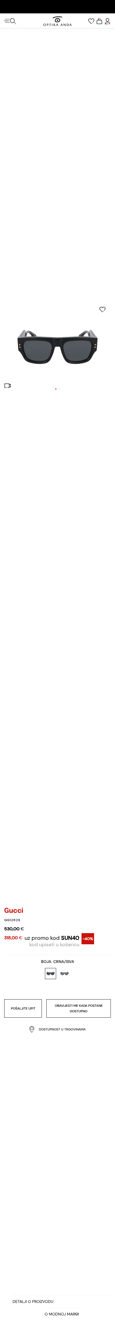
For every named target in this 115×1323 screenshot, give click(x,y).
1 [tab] (55, 389)
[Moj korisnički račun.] (107, 21)
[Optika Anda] (57, 21)
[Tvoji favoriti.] (91, 21)
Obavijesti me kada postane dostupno (79, 1008)
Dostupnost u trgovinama (62, 1029)
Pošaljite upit (23, 1008)
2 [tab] (59, 389)
